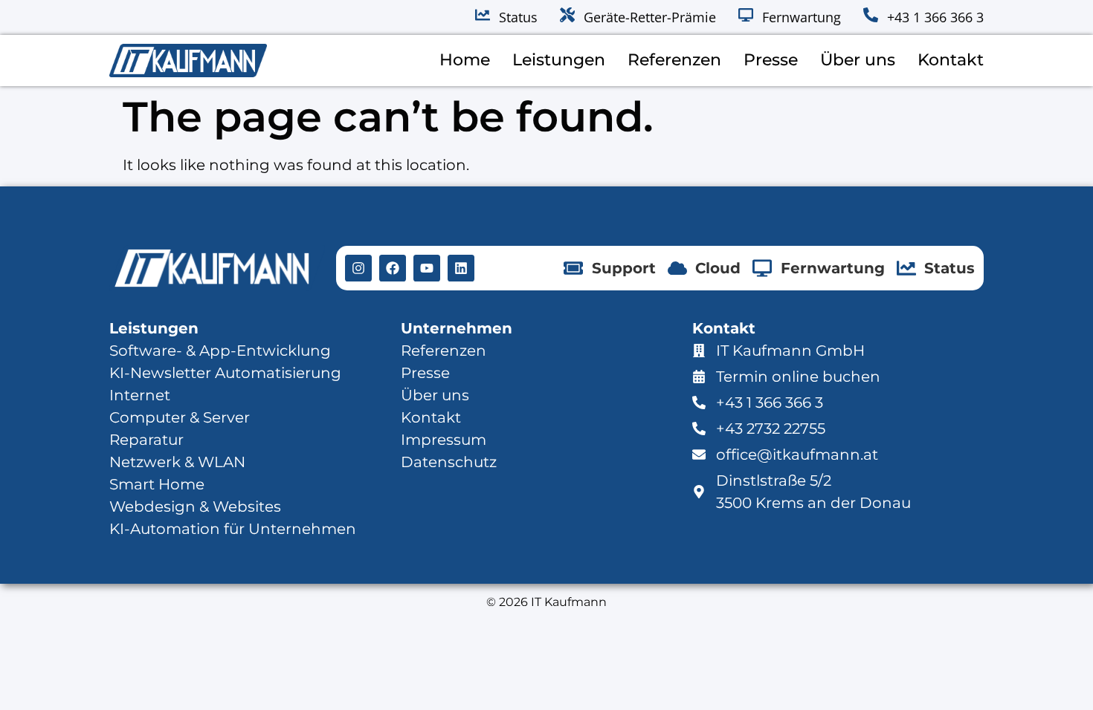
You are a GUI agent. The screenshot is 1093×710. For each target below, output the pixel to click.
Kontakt (951, 60)
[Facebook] (392, 268)
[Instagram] (358, 268)
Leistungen (558, 60)
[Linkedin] (461, 268)
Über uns (857, 60)
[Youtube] (426, 268)
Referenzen (674, 60)
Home (464, 60)
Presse (771, 60)
